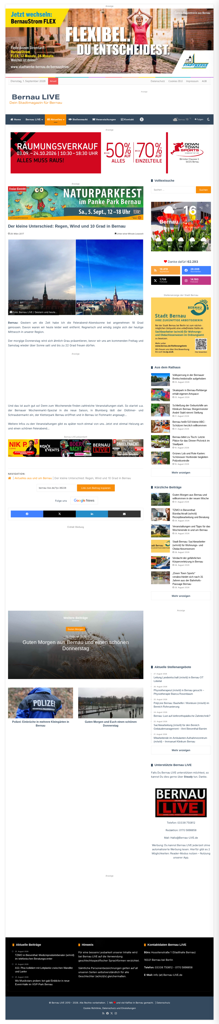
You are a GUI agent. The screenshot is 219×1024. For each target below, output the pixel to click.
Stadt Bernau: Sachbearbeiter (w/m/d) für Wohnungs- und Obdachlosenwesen (188, 545)
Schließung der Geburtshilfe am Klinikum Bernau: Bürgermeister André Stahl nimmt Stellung (190, 409)
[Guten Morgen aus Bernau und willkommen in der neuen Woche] (160, 499)
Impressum (192, 81)
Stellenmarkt (80, 119)
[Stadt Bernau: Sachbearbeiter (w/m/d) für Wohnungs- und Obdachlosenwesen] (160, 546)
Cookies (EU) (175, 81)
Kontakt (129, 119)
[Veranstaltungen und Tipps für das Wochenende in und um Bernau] (160, 531)
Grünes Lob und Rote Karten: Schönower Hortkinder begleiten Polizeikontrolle (190, 457)
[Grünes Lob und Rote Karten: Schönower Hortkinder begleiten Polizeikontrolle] (160, 458)
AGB (204, 81)
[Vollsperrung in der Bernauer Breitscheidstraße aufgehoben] (160, 379)
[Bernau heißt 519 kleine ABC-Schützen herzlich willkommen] (160, 426)
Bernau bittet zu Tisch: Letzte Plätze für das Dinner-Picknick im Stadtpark (191, 441)
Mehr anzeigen (181, 472)
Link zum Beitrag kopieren (96, 487)
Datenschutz (158, 81)
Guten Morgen (75, 629)
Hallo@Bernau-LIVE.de (184, 837)
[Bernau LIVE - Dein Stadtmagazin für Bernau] (35, 99)
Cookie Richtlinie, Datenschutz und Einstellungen (109, 1008)
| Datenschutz (162, 1002)
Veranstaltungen (105, 119)
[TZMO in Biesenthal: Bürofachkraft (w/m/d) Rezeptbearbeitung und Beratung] (160, 514)
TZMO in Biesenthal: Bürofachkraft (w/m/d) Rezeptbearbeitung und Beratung (190, 513)
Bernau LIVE (33, 119)
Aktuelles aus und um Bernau (33, 478)
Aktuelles (56, 119)
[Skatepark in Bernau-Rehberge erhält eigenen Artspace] (160, 394)
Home (17, 119)
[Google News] (84, 500)
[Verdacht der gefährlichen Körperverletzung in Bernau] (160, 562)
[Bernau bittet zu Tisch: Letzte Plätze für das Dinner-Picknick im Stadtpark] (160, 441)
